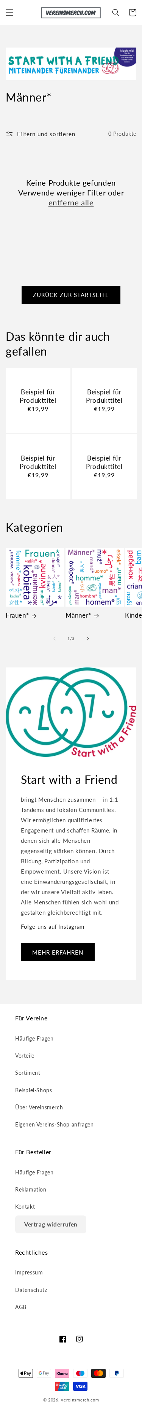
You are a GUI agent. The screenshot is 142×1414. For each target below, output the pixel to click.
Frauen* (17, 615)
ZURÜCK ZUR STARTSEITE (71, 294)
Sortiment (27, 1072)
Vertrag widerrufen (50, 1224)
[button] (9, 12)
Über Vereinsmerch (39, 1107)
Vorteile (24, 1055)
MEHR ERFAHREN (57, 952)
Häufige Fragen (34, 1038)
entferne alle (71, 202)
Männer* (78, 615)
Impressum (29, 1272)
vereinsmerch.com (80, 1399)
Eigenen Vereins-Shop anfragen (54, 1124)
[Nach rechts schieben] (88, 638)
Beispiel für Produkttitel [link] (38, 396)
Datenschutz (31, 1290)
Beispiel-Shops (33, 1090)
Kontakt (25, 1206)
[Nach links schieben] (54, 638)
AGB (21, 1307)
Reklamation (31, 1189)
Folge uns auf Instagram (52, 926)
